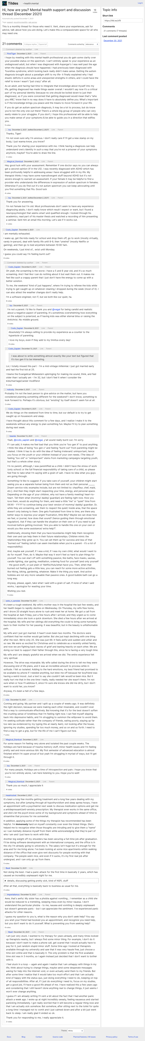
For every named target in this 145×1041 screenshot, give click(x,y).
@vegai (56, 309)
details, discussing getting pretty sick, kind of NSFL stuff (37, 880)
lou (9, 130)
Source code (58, 1037)
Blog (23, 1037)
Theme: (64, 1031)
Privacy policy (111, 1037)
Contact (39, 1037)
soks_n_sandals (13, 601)
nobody (10, 390)
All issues (92, 1037)
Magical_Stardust (15, 161)
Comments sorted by (76, 44)
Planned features (80, 1037)
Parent (43, 54)
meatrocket (11, 795)
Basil (8, 868)
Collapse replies (30, 44)
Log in (140, 3)
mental (35, 3)
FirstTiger (11, 54)
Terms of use (133, 1037)
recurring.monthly (21, 22)
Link (36, 49)
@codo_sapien (21, 439)
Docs (9, 1037)
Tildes (13, 3)
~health (27, 3)
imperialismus (13, 895)
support (10, 22)
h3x (7, 700)
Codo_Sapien (12, 230)
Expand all (43, 44)
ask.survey (32, 22)
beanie (13, 436)
